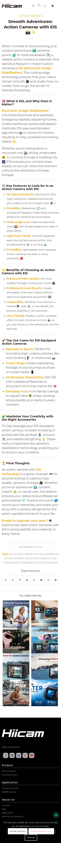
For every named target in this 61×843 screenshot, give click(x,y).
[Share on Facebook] (5, 580)
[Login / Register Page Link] (32, 6)
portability (28, 562)
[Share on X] (12, 580)
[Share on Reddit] (48, 580)
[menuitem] (32, 6)
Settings (31, 837)
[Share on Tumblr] (34, 580)
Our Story (6, 805)
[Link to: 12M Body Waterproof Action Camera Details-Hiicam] (44, 640)
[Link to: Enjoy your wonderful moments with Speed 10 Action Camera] (44, 666)
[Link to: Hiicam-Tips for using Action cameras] (16, 640)
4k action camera (21, 554)
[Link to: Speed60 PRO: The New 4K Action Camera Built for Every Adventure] (44, 693)
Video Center (7, 813)
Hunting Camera (9, 775)
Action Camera (44, 554)
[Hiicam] (25, 6)
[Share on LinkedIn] (27, 580)
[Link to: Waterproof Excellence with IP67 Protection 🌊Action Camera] (44, 613)
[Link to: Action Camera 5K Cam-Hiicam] (16, 693)
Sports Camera (47, 562)
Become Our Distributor (12, 816)
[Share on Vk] (41, 580)
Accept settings (17, 831)
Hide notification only (41, 831)
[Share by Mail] (55, 580)
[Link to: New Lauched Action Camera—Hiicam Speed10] (16, 666)
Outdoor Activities (10, 788)
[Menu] (44, 5)
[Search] (37, 6)
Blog (4, 809)
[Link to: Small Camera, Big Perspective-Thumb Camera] (16, 613)
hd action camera (37, 558)
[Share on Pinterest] (19, 580)
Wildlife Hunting (9, 792)
